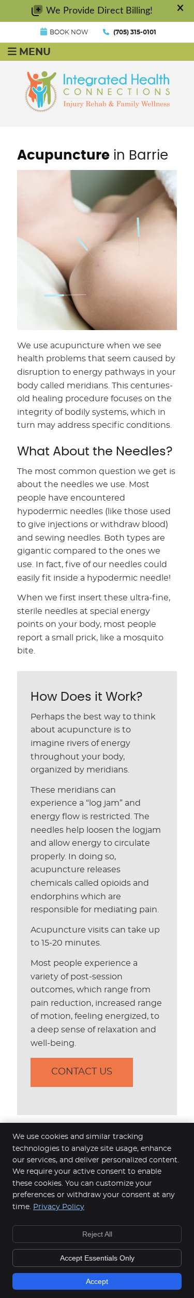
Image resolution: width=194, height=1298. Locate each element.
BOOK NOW (69, 32)
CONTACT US (81, 1072)
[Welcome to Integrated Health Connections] (97, 110)
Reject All (97, 1234)
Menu (35, 52)
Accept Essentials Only (97, 1258)
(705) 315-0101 (134, 32)
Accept (97, 1281)
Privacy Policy (58, 1207)
